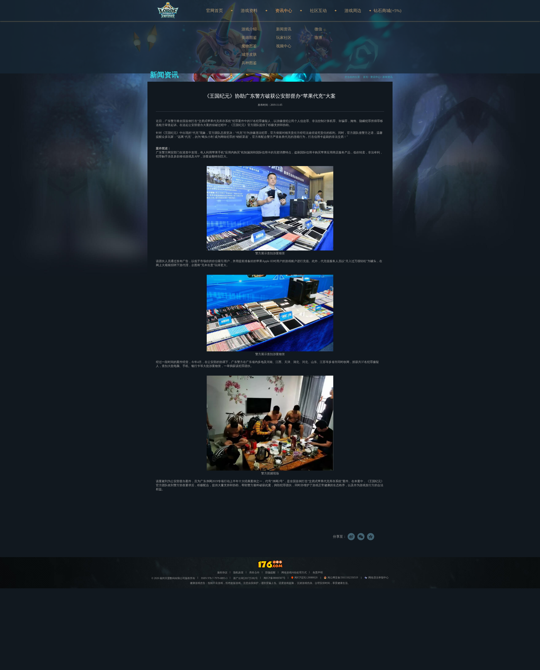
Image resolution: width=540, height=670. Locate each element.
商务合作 (254, 572)
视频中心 (283, 46)
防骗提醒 (270, 572)
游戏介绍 (249, 29)
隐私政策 (238, 572)
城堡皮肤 (249, 54)
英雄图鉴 (249, 37)
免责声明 (318, 572)
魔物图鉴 (249, 46)
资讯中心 (375, 77)
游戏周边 (352, 10)
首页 (365, 77)
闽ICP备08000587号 (274, 578)
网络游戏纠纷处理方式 (294, 572)
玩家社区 (283, 37)
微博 (318, 37)
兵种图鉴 (249, 63)
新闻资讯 (283, 29)
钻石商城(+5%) (387, 10)
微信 (318, 29)
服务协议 (222, 572)
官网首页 (214, 10)
